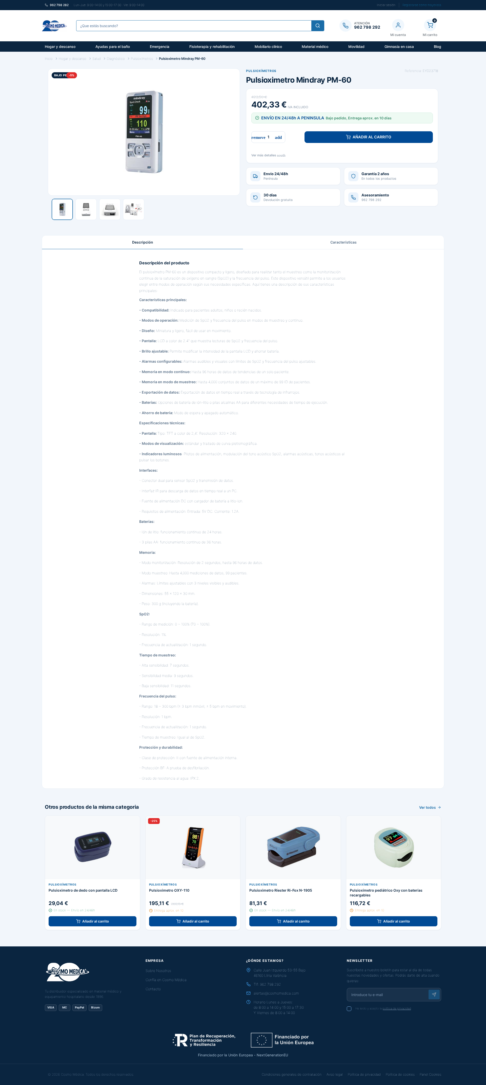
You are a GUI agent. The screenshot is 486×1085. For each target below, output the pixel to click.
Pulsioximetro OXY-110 (169, 890)
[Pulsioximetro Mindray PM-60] (62, 209)
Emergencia (159, 46)
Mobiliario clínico (268, 46)
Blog (437, 46)
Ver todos (427, 807)
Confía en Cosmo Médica (166, 980)
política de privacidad (396, 1008)
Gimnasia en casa (399, 46)
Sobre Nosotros (158, 970)
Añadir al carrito (372, 137)
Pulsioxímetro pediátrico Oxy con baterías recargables (386, 892)
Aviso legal (335, 1074)
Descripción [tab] (142, 242)
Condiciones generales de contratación (291, 1074)
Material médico (315, 46)
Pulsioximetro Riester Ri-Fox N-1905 (280, 890)
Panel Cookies (430, 1074)
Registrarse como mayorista (421, 5)
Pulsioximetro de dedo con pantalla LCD (83, 890)
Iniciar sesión (386, 5)
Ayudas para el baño (112, 46)
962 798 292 (270, 984)
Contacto (153, 989)
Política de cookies (400, 1074)
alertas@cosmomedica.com (276, 993)
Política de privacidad (364, 1074)
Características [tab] (343, 242)
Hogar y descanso (60, 46)
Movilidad (356, 46)
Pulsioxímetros (261, 71)
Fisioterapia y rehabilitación (212, 46)
